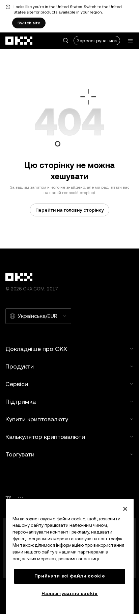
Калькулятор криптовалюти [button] (45, 436)
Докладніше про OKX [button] (36, 348)
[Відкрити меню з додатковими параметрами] (130, 41)
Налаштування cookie (69, 593)
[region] (70, 556)
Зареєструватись (97, 40)
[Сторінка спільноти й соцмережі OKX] (20, 497)
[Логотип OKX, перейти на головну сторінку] (19, 40)
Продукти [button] (19, 366)
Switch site (29, 23)
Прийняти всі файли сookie (69, 575)
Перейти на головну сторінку (69, 210)
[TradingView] (8, 497)
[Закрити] (125, 508)
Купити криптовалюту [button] (36, 419)
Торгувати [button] (19, 454)
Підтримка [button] (20, 401)
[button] (65, 41)
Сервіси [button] (16, 383)
